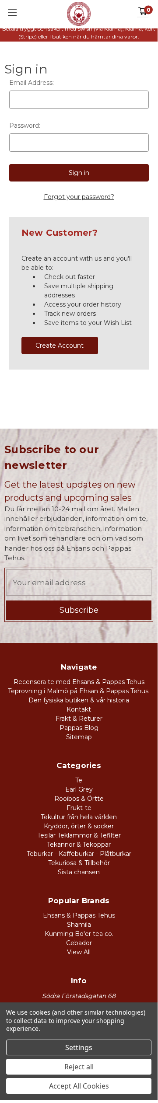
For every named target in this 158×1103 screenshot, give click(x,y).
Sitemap (79, 737)
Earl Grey (79, 789)
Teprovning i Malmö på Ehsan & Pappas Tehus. (79, 691)
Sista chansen (79, 872)
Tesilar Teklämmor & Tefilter (79, 835)
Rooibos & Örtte (79, 799)
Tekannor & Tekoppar (79, 844)
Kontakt (79, 709)
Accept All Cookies (79, 1086)
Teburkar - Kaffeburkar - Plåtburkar (79, 854)
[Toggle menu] (12, 12)
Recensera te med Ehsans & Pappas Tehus (79, 682)
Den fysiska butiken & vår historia (78, 700)
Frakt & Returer (79, 719)
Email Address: (31, 83)
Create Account (59, 345)
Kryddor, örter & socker (79, 826)
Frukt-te (79, 808)
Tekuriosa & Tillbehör (79, 863)
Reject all (79, 1067)
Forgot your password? (79, 197)
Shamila (79, 924)
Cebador (79, 943)
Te (78, 780)
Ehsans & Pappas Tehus (79, 915)
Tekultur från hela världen (79, 817)
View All (79, 952)
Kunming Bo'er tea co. (79, 934)
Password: (24, 125)
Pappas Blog (79, 728)
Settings (78, 1047)
